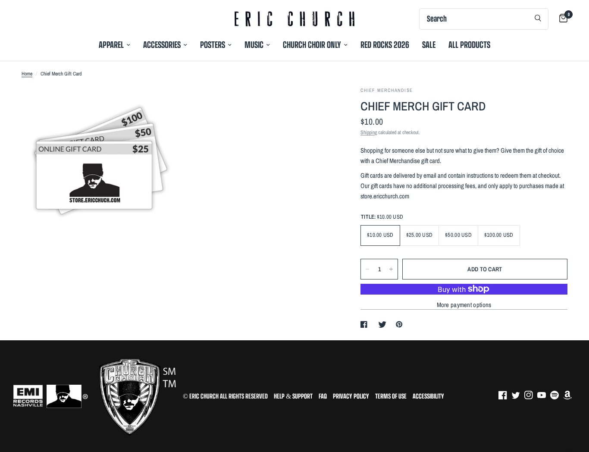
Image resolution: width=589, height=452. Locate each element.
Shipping (368, 132)
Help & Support (293, 396)
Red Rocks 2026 (384, 44)
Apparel (111, 44)
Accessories (162, 44)
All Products (469, 44)
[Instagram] (530, 395)
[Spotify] (556, 395)
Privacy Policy (351, 396)
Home (27, 73)
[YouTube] (543, 395)
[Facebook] (504, 395)
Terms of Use (391, 396)
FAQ (323, 396)
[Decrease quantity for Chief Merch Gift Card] (367, 269)
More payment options (464, 304)
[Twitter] (517, 395)
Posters (212, 44)
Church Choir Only (312, 44)
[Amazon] (569, 395)
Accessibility (428, 396)
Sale (428, 44)
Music (253, 44)
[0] (561, 18)
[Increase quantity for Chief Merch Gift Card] (391, 269)
